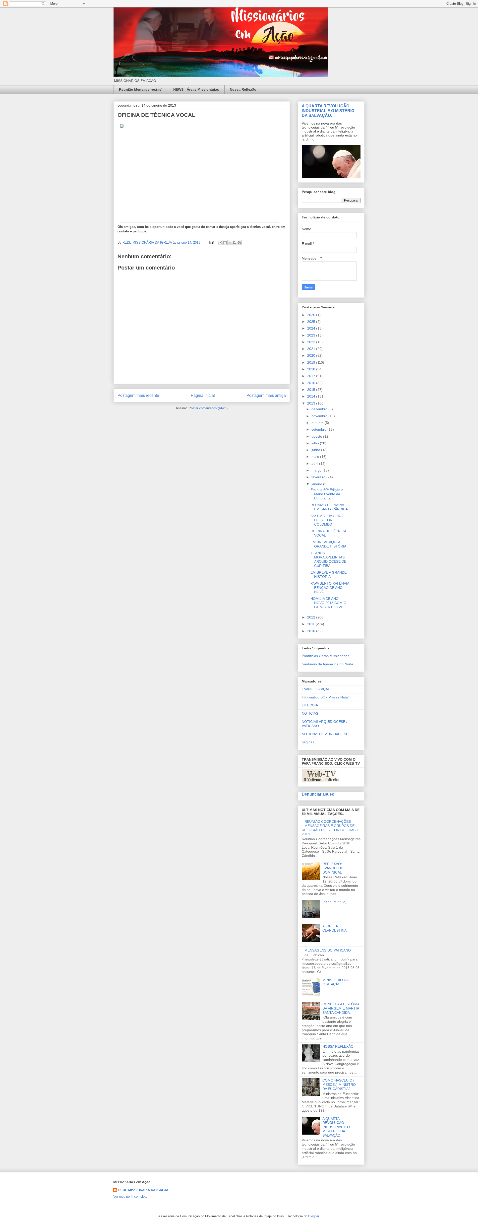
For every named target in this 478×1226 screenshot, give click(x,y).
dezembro (319, 409)
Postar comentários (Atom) (208, 408)
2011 (311, 624)
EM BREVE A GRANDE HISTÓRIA (328, 574)
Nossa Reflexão (243, 89)
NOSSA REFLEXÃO (338, 1046)
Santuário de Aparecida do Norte (327, 664)
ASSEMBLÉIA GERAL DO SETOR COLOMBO (327, 520)
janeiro (317, 484)
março (316, 470)
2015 (311, 390)
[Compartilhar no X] (229, 242)
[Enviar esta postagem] (211, 242)
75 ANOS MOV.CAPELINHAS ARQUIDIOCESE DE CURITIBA (328, 559)
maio (315, 457)
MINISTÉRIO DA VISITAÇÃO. (335, 982)
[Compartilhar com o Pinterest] (239, 242)
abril (315, 464)
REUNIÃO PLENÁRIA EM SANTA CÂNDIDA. (329, 507)
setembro (319, 429)
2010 (311, 631)
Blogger (313, 1216)
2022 (311, 342)
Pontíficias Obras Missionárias (325, 656)
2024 (311, 328)
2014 (311, 396)
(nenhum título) (334, 902)
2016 (311, 383)
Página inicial (203, 395)
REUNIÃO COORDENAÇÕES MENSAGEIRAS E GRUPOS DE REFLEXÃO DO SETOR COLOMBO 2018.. (330, 827)
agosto (317, 436)
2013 (311, 403)
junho (316, 450)
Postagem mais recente (138, 395)
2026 (311, 315)
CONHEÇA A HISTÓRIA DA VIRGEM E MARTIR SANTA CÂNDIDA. (340, 1008)
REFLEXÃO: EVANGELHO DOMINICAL (333, 868)
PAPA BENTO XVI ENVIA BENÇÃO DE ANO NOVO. (329, 587)
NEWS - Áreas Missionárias (196, 89)
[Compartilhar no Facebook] (234, 242)
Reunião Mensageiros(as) (141, 89)
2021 (311, 349)
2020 (311, 355)
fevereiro (318, 477)
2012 (311, 617)
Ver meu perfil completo (130, 1196)
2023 (311, 335)
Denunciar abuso (318, 794)
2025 (311, 322)
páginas (308, 742)
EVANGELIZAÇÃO (316, 689)
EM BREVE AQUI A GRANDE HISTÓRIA (328, 544)
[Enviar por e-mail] (220, 242)
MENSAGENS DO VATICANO (327, 950)
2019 (311, 362)
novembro (319, 416)
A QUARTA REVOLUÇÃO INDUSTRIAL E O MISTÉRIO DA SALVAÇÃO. (328, 111)
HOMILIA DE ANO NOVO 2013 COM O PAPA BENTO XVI (328, 603)
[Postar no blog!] (225, 242)
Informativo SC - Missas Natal (325, 697)
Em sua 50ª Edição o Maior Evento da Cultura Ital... (326, 494)
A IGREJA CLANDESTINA (334, 928)
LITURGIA (310, 705)
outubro (318, 423)
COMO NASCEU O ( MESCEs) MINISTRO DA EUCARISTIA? (339, 1084)
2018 (311, 369)
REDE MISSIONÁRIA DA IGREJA (143, 1190)
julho (315, 443)
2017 (311, 376)
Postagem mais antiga (266, 395)
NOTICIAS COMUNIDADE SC (325, 734)
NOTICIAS (310, 713)
